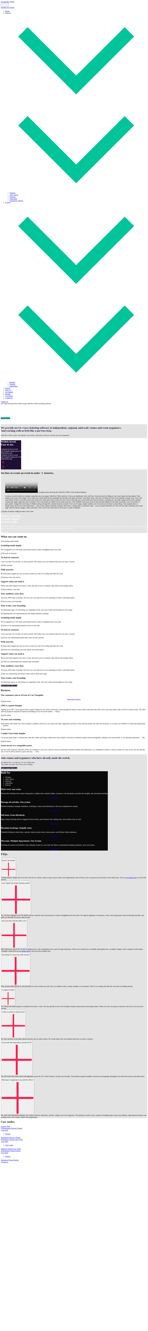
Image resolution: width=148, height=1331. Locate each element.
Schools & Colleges (16, 201)
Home (7, 11)
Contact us (8, 398)
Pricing (7, 388)
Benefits (12, 382)
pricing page (25, 951)
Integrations (14, 386)
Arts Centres (14, 195)
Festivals (12, 197)
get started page (131, 878)
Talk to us (14, 686)
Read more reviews (74, 699)
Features (12, 384)
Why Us (8, 390)
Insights (4, 7)
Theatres (12, 193)
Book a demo (5, 418)
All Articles (10, 7)
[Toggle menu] (5, 5)
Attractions (13, 199)
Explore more (5, 1126)
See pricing (5, 532)
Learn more (54, 797)
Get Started (9, 392)
